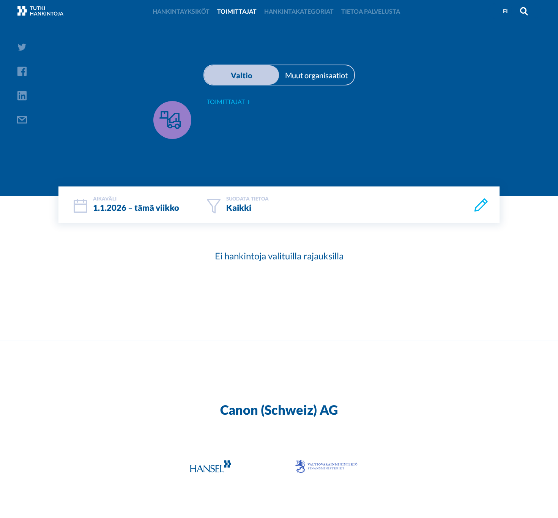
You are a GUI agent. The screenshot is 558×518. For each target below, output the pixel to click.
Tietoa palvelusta (370, 11)
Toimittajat (237, 11)
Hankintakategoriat (299, 11)
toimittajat (226, 101)
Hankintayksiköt (181, 11)
